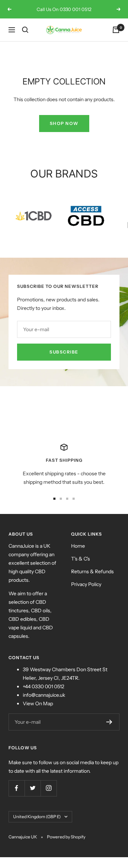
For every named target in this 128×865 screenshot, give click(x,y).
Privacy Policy (86, 584)
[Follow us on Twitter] (33, 788)
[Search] (25, 30)
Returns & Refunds (92, 571)
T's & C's (80, 558)
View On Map (38, 703)
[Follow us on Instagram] (49, 788)
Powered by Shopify (66, 836)
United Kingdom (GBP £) (37, 816)
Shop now (64, 123)
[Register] (109, 721)
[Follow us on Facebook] (17, 788)
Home (78, 546)
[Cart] (115, 30)
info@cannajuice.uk (44, 695)
